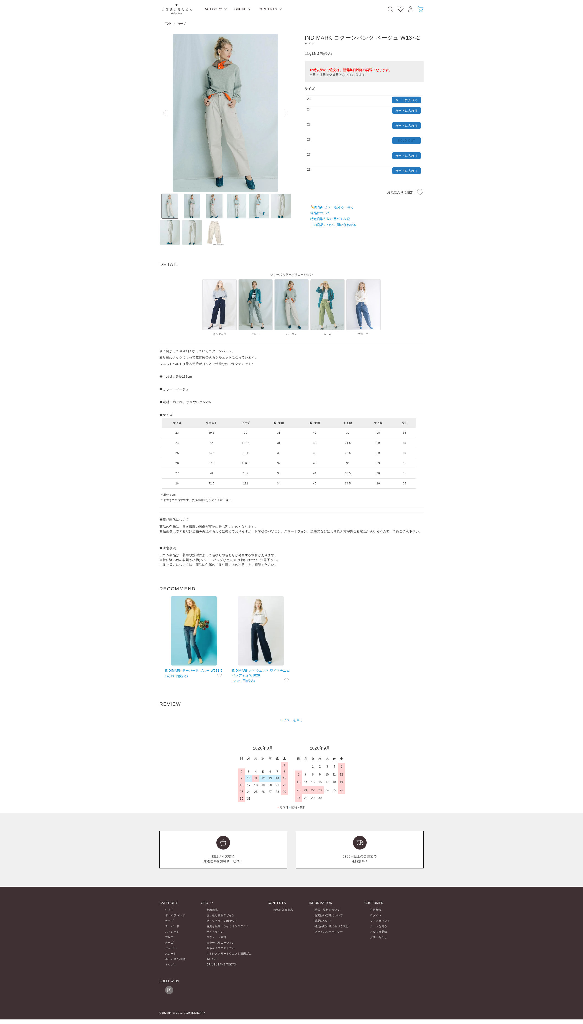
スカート (170, 953)
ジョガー (170, 948)
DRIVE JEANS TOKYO (221, 964)
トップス (170, 964)
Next (284, 113)
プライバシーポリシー (329, 931)
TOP (168, 23)
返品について (320, 213)
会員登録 (375, 909)
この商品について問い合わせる (333, 225)
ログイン (375, 915)
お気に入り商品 (283, 909)
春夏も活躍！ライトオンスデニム (228, 926)
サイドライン (215, 931)
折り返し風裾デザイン (221, 915)
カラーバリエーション (221, 942)
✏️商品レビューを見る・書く (332, 207)
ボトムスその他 (175, 959)
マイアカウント (380, 920)
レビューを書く (291, 720)
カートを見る (378, 926)
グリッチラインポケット (222, 920)
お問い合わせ (378, 937)
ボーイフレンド (175, 915)
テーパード (172, 926)
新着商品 (212, 909)
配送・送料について (327, 909)
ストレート (172, 931)
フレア (169, 937)
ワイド (169, 909)
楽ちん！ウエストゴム (221, 948)
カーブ (181, 23)
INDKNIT (212, 959)
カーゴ (169, 942)
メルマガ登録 (378, 931)
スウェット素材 (216, 937)
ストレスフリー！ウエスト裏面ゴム (229, 953)
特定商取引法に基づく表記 (330, 219)
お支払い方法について (329, 915)
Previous (166, 113)
